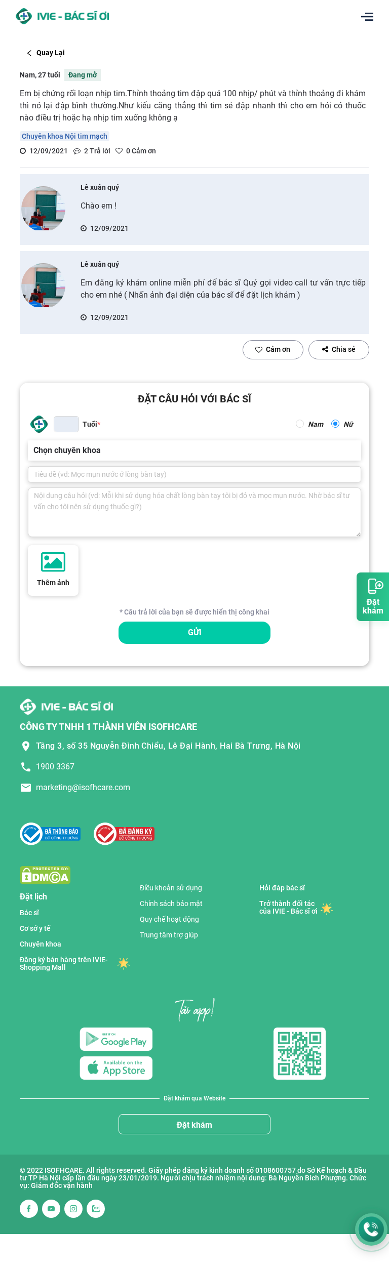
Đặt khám (194, 1125)
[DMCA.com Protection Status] (45, 874)
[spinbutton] (66, 424)
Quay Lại (50, 53)
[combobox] (34, 450)
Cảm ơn (278, 349)
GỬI (195, 632)
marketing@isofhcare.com (83, 787)
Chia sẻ (344, 349)
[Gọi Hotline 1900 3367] (371, 1229)
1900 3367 (55, 766)
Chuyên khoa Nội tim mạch (64, 136)
